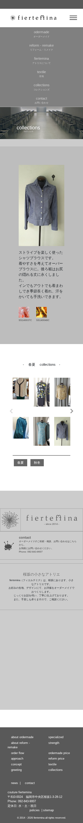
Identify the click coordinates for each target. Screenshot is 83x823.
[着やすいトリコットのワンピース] (41, 434)
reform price (56, 758)
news (14, 783)
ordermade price (59, 753)
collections (55, 770)
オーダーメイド (41, 34)
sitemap (48, 810)
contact (30, 783)
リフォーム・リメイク (41, 47)
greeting (16, 770)
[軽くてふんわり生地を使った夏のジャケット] (21, 395)
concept (16, 764)
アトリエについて (41, 60)
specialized (55, 737)
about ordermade (22, 737)
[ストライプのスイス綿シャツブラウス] (62, 434)
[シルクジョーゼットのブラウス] (41, 395)
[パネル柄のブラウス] (62, 395)
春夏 (20, 462)
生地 (41, 74)
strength (53, 743)
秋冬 (37, 462)
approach (17, 758)
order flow (17, 753)
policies (35, 810)
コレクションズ (41, 87)
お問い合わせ (41, 100)
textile (52, 764)
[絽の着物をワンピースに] (21, 434)
